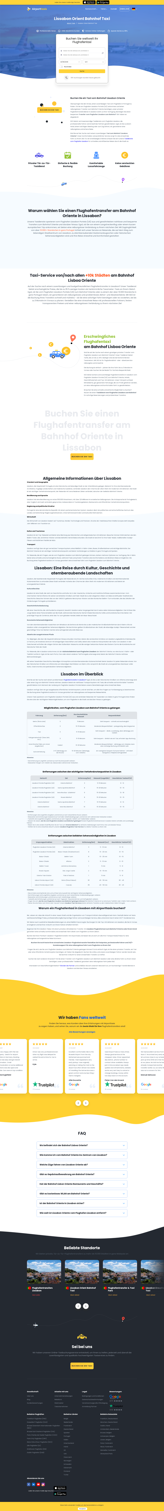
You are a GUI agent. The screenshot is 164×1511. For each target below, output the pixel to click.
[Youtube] (38, 1484)
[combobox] (76, 51)
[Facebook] (28, 1484)
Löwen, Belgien (105, 1440)
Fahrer (103, 9)
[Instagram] (43, 1484)
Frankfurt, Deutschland (108, 1419)
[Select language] (134, 9)
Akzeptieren (82, 1508)
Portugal (67, 1436)
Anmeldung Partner (89, 1406)
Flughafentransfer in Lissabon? (75, 680)
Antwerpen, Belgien (107, 1436)
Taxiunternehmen (61, 1406)
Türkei (66, 1475)
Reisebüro (58, 1399)
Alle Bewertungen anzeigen (82, 1032)
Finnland (67, 1471)
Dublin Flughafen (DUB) (35, 1452)
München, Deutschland (108, 1422)
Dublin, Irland (105, 1426)
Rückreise (67, 67)
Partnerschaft (90, 9)
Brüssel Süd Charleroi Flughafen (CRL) (41, 1431)
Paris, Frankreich (106, 1443)
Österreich (68, 1457)
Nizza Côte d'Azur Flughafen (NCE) (39, 1442)
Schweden (67, 1464)
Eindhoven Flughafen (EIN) (37, 1449)
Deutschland (68, 1429)
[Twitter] (33, 1484)
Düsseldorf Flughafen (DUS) (37, 1422)
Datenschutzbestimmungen (92, 1399)
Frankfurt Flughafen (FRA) (36, 1419)
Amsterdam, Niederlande (109, 1429)
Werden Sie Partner (67, 966)
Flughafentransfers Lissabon (42, 1289)
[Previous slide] (78, 1103)
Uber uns (30, 1396)
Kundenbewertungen (35, 1403)
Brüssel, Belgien (106, 1433)
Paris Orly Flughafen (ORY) (37, 1438)
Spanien (67, 1433)
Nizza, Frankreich (106, 1447)
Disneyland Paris (106, 1454)
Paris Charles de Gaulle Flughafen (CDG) (42, 1435)
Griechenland (69, 1443)
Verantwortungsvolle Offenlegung (94, 1403)
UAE (65, 1454)
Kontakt (114, 9)
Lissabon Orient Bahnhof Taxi (83, 1289)
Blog (28, 1399)
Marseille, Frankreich (108, 1450)
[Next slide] (86, 1103)
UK (65, 1450)
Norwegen (67, 1461)
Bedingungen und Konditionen (93, 1396)
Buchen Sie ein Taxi (49, 110)
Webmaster (58, 1403)
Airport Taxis (71, 23)
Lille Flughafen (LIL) (34, 1445)
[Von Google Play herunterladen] (103, 2)
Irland (66, 1447)
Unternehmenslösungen (63, 1396)
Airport (39, 9)
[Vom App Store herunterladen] (89, 2)
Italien (66, 1440)
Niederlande (68, 1422)
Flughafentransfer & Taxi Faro (121, 1289)
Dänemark (68, 1468)
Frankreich (68, 1426)
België (66, 1419)
